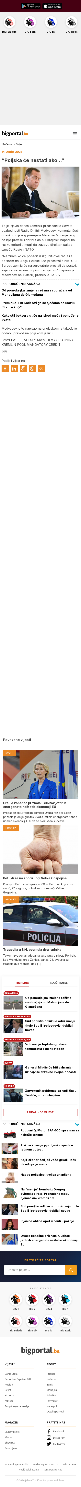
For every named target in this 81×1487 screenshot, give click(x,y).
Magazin (11, 1422)
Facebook (58, 1431)
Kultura (9, 1400)
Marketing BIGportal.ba (45, 1464)
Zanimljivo (11, 1448)
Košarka (51, 1379)
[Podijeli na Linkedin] (14, 368)
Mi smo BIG (69, 1464)
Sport (51, 1364)
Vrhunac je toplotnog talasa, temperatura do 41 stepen (46, 1046)
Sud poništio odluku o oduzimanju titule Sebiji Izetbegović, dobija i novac (50, 1025)
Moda (8, 1437)
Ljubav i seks (12, 1432)
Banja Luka (11, 1373)
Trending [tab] (22, 982)
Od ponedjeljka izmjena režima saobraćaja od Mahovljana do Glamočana (48, 1002)
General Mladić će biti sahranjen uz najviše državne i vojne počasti (50, 1070)
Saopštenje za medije (17, 1406)
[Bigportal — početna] (15, 133)
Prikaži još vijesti (40, 1112)
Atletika (51, 1395)
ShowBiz (10, 1442)
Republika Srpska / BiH (18, 1379)
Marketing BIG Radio (16, 1464)
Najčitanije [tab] (59, 982)
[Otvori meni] (75, 134)
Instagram (59, 1437)
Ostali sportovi (55, 1411)
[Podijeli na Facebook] (5, 368)
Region (9, 1384)
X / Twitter (59, 1444)
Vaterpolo (52, 1406)
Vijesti (10, 1364)
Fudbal (51, 1373)
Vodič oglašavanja (29, 1469)
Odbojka (52, 1390)
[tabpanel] (40, 1052)
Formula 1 (53, 1400)
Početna (8, 144)
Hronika (9, 1395)
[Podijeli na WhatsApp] (32, 368)
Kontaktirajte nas (52, 1469)
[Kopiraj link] (41, 368)
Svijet (19, 144)
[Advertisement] (40, 81)
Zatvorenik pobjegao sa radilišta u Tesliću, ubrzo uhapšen (50, 1093)
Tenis (50, 1384)
